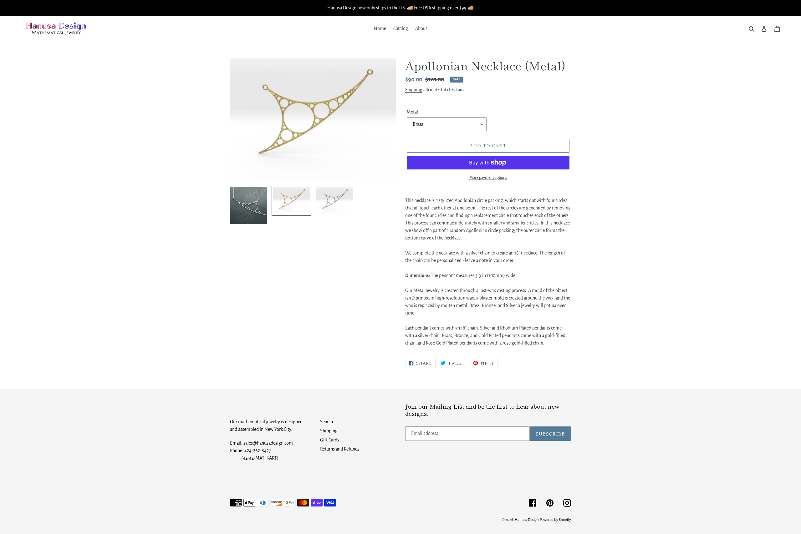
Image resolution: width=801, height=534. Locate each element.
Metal (412, 111)
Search (326, 421)
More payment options (488, 177)
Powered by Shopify (555, 520)
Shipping (413, 89)
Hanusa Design (527, 520)
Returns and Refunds (340, 448)
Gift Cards (329, 439)
